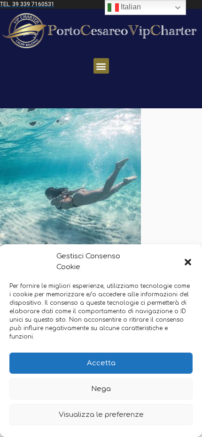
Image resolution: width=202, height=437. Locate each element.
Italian (130, 7)
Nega (101, 389)
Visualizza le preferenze (101, 415)
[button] (188, 262)
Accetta (101, 363)
